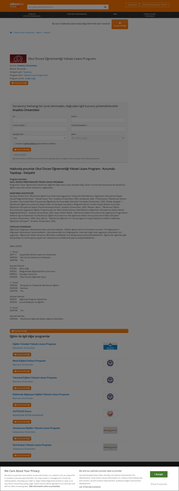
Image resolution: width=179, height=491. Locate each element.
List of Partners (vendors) (90, 486)
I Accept (159, 474)
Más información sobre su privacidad (44, 486)
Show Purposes (158, 484)
